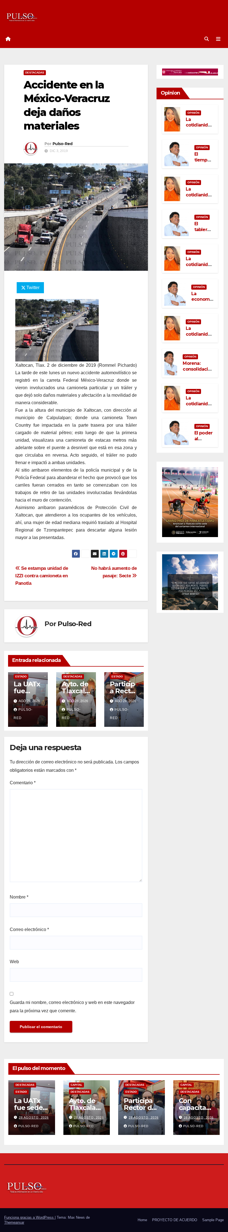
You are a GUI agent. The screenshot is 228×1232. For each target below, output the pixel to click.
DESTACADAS (34, 72)
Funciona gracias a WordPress (29, 1217)
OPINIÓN (193, 112)
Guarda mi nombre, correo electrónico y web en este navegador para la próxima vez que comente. (72, 1006)
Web (14, 961)
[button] (206, 39)
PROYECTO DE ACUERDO (174, 1220)
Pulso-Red (63, 143)
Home (142, 1220)
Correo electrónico (29, 929)
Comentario (23, 782)
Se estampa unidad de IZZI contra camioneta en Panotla (41, 575)
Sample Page (213, 1220)
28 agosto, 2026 (34, 1117)
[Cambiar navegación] (218, 39)
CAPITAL (76, 1084)
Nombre (19, 897)
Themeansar (14, 1222)
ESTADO (21, 676)
